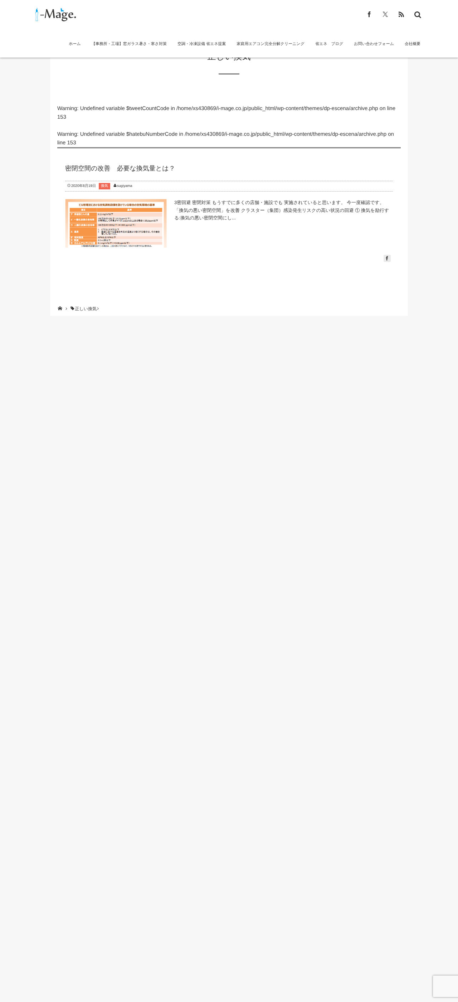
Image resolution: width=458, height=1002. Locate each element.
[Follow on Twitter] (385, 14)
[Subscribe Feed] (401, 14)
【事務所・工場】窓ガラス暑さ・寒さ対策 (129, 44)
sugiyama (124, 186)
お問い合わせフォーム (374, 44)
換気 (104, 186)
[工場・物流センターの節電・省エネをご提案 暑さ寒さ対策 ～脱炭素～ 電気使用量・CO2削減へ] (54, 14)
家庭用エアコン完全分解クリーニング (270, 44)
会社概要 (412, 44)
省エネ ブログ (329, 44)
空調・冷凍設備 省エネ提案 (201, 44)
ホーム (75, 44)
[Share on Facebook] (369, 14)
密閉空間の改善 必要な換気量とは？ (120, 168)
